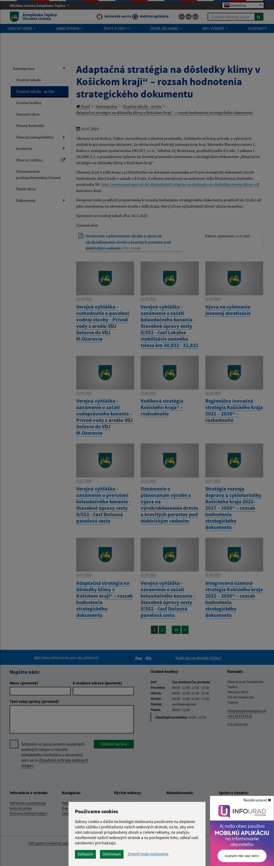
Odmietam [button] (112, 854)
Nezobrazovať (255, 799)
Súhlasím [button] (85, 854)
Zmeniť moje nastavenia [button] (148, 854)
